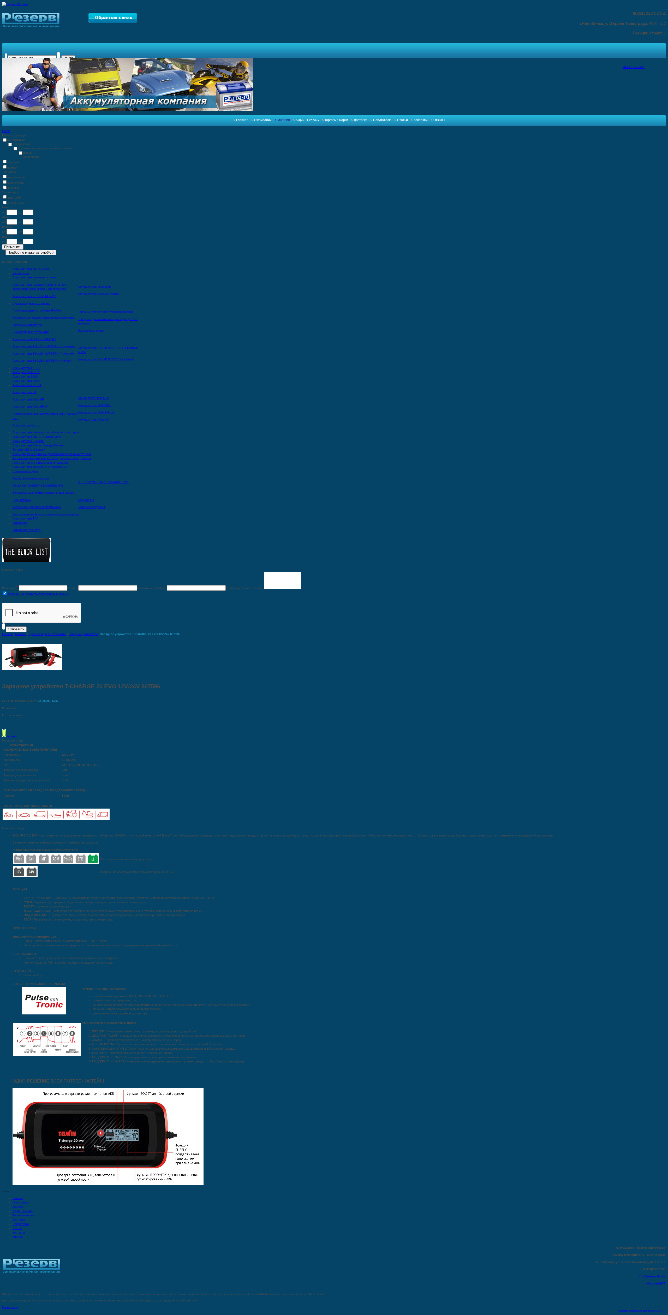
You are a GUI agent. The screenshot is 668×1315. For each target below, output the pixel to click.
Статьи (402, 120)
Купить (11, 736)
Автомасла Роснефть (27, 529)
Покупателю (382, 120)
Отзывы (439, 120)
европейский (15, 203)
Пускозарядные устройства (31, 331)
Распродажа (21, 273)
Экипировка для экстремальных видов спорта (43, 492)
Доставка (360, 120)
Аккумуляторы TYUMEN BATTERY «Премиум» (44, 353)
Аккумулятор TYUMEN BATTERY (34, 339)
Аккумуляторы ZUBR (26, 367)
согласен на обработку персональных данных (38, 593)
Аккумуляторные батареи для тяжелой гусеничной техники (52, 454)
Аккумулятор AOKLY (26, 372)
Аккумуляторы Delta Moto (94, 286)
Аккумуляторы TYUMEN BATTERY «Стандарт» (44, 346)
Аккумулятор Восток (26, 425)
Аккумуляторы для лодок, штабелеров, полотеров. (46, 432)
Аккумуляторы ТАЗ (25, 518)
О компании (263, 120)
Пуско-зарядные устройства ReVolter (37, 310)
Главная (242, 120)
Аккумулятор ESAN (25, 376)
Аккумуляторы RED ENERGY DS (34, 296)
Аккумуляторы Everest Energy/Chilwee (38, 445)
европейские (15, 182)
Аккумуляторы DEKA (26, 380)
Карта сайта (10, 1307)
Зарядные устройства (27, 324)
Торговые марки (336, 120)
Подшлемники (22, 499)
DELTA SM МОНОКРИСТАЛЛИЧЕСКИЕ (103, 481)
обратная (13, 162)
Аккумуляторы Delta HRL (94, 405)
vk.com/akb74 (655, 1283)
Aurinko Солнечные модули (31, 478)
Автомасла (20, 522)
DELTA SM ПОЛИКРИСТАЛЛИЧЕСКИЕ (38, 485)
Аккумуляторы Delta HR (28, 399)
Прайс (6, 131)
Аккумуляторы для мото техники (34, 277)
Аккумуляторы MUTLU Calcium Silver (37, 436)
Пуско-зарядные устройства (31, 303)
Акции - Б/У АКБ (307, 120)
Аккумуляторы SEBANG (28, 441)
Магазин (283, 120)
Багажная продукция (91, 507)
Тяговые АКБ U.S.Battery (29, 449)
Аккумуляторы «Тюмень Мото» (98, 293)
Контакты (421, 120)
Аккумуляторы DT (25, 392)
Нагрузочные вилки (91, 330)
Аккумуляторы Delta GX (93, 419)
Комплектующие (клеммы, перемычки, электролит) (47, 514)
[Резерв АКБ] (31, 26)
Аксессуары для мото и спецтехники (37, 507)
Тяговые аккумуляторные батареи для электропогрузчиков (52, 458)
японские (13, 187)
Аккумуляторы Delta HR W (30, 406)
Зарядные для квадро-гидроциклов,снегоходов (44, 317)
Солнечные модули (25, 471)
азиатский (14, 197)
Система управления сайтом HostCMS (640, 1311)
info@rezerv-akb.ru (652, 1276)
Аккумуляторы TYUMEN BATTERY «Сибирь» (42, 360)
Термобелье (86, 499)
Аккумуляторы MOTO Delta (31, 268)
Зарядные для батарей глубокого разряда (105, 311)
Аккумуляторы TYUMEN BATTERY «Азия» (106, 359)
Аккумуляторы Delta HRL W (96, 412)
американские (16, 177)
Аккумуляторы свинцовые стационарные (40, 466)
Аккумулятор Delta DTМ (93, 397)
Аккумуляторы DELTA (27, 385)
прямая (12, 167)
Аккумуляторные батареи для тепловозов (40, 462)
